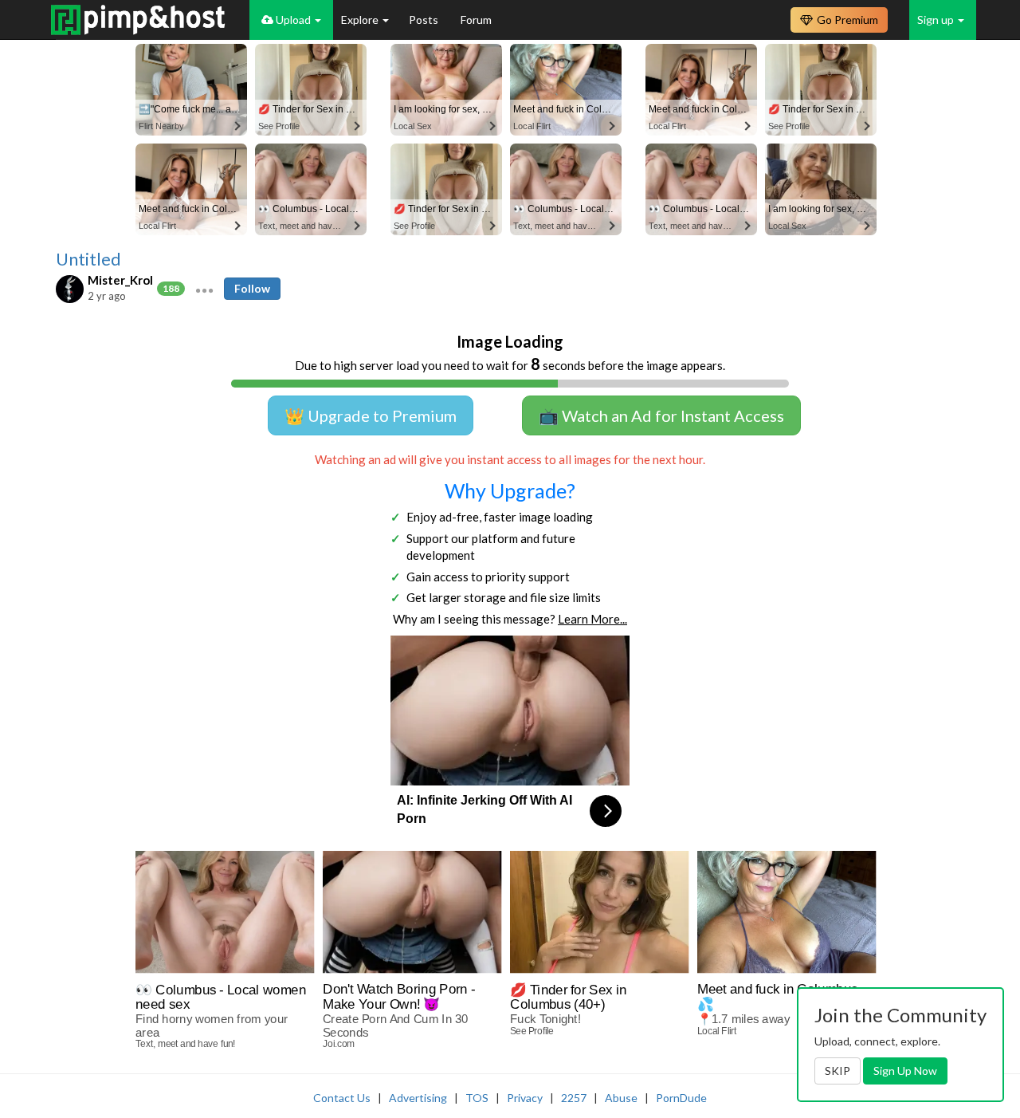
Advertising (418, 1097)
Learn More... (592, 619)
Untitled (88, 259)
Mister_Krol (120, 280)
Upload (293, 19)
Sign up (936, 19)
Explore (361, 19)
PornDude (681, 1097)
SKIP (837, 1070)
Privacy (525, 1097)
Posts (425, 19)
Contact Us (342, 1097)
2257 (573, 1097)
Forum (476, 19)
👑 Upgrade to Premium (370, 415)
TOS (476, 1097)
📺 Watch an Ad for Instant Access (661, 415)
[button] (204, 288)
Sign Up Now (905, 1070)
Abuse (621, 1097)
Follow (252, 288)
